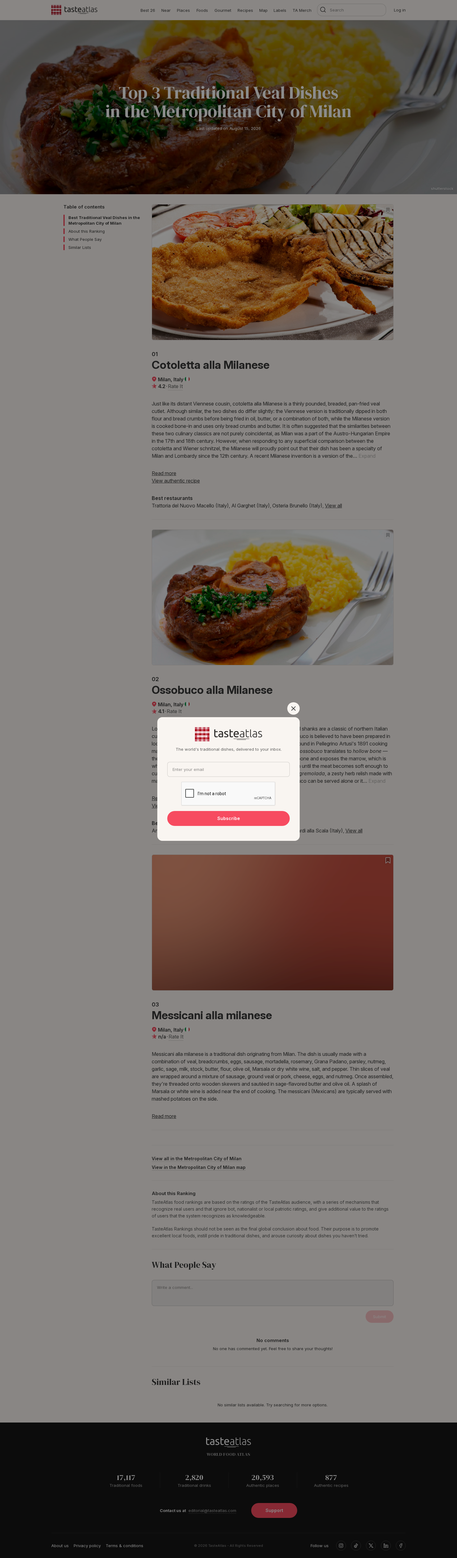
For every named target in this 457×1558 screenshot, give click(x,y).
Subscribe (228, 818)
